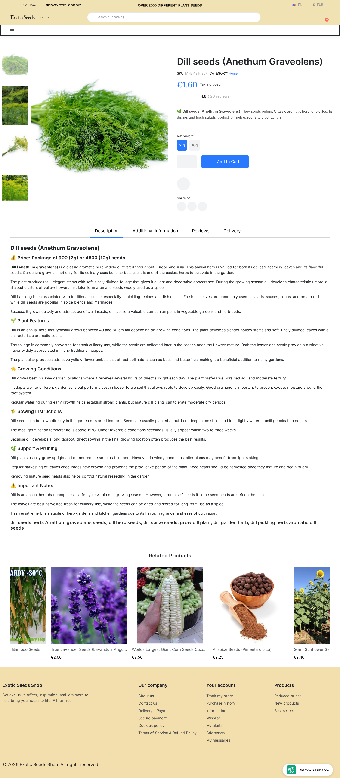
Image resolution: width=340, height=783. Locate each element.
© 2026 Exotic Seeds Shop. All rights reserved (50, 764)
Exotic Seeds (22, 17)
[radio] (182, 145)
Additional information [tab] (155, 230)
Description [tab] (107, 230)
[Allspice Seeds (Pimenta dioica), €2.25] (251, 613)
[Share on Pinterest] (202, 206)
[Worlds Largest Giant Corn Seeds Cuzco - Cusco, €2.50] (170, 613)
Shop (45, 17)
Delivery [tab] (232, 230)
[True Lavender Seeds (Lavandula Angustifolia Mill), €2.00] (89, 613)
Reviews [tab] (201, 230)
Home (233, 73)
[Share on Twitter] (192, 206)
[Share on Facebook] (181, 206)
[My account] (308, 18)
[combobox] (173, 17)
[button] (325, 17)
